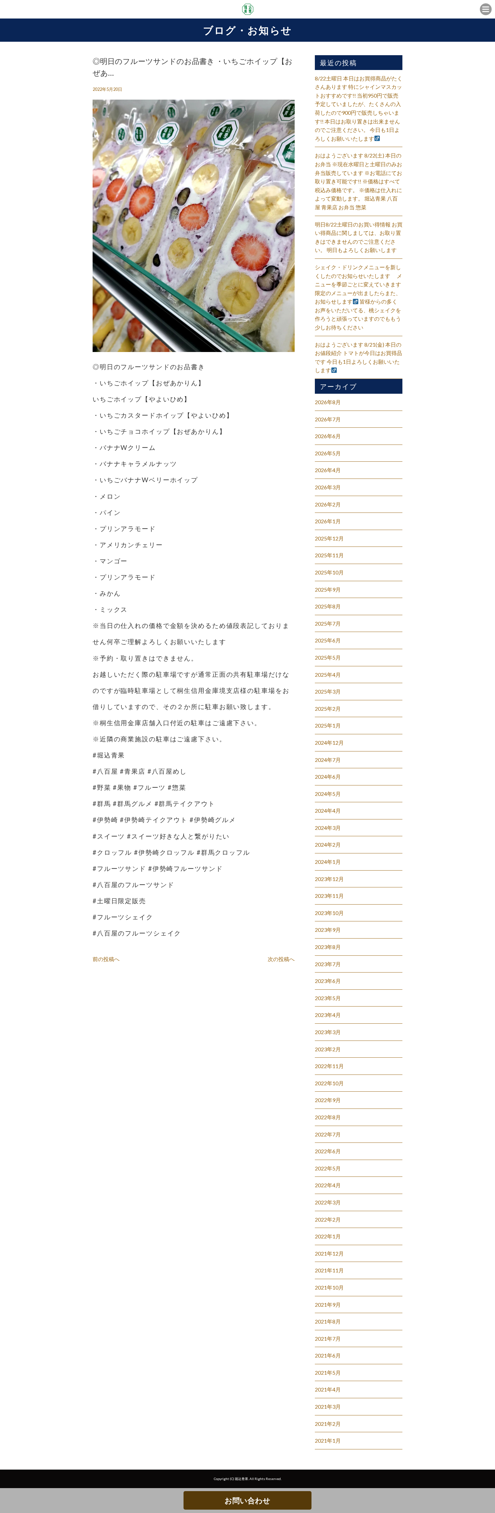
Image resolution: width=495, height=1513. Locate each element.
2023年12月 (329, 879)
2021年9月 (328, 1304)
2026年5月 (328, 453)
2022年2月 (328, 1219)
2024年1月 (328, 861)
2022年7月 (328, 1134)
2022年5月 (328, 1168)
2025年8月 (328, 606)
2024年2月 (328, 844)
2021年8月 (328, 1321)
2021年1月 (328, 1440)
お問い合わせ (247, 1500)
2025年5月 (328, 657)
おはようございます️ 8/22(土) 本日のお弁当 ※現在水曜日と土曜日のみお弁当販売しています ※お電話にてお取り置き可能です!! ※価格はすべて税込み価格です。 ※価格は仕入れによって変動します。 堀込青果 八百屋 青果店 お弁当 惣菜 (358, 181)
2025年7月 (328, 623)
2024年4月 (328, 810)
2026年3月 (328, 487)
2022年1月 (328, 1236)
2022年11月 (329, 1066)
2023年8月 (328, 947)
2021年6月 (328, 1355)
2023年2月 (328, 1049)
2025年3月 (328, 691)
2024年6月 (328, 776)
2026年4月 (328, 470)
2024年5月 (328, 793)
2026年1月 (328, 521)
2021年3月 (328, 1406)
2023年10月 (329, 913)
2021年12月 (329, 1253)
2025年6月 (328, 640)
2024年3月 (328, 827)
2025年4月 (328, 674)
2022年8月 (328, 1117)
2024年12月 (329, 742)
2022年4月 (328, 1185)
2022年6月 (328, 1151)
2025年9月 (328, 589)
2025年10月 (329, 572)
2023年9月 (328, 929)
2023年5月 (328, 998)
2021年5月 (328, 1372)
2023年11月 (329, 895)
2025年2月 (328, 708)
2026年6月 (328, 436)
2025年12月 (329, 538)
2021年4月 (328, 1389)
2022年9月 (328, 1100)
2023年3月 (328, 1032)
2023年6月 (328, 981)
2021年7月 (328, 1338)
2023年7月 (328, 964)
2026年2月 (328, 504)
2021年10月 (329, 1287)
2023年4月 (328, 1015)
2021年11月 (329, 1270)
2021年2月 (328, 1423)
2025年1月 (328, 725)
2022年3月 (328, 1202)
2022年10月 (329, 1083)
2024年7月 (328, 759)
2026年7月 (328, 419)
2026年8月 (328, 402)
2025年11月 (329, 555)
